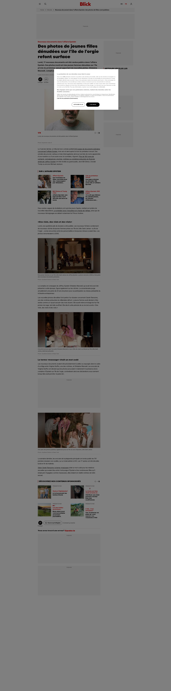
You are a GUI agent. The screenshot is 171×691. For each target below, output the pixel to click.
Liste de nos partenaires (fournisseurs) (67, 98)
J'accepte (93, 104)
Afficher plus (78, 104)
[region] (86, 89)
